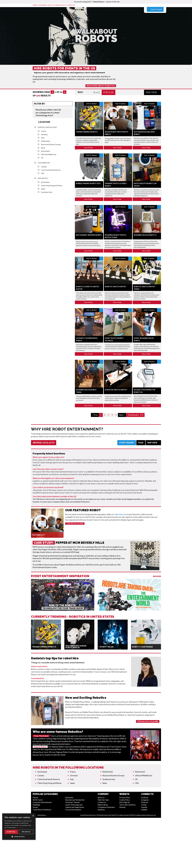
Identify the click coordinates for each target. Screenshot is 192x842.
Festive (35, 798)
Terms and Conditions (127, 805)
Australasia (45, 182)
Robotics (71, 5)
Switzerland (45, 151)
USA (42, 173)
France (43, 131)
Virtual (35, 807)
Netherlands (45, 141)
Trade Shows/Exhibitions (42, 810)
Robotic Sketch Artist (115, 287)
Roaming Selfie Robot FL (145, 235)
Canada (44, 167)
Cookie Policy (124, 800)
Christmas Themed (72, 802)
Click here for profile (74, 523)
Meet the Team (103, 800)
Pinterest (144, 802)
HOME (35, 5)
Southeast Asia (46, 192)
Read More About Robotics (101, 86)
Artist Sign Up (124, 802)
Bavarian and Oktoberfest (75, 800)
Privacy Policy (124, 798)
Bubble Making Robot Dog (88, 183)
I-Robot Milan (106, 647)
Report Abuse (103, 805)
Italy (42, 138)
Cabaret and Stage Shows (74, 807)
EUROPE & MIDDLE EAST (47, 127)
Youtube (144, 807)
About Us (101, 798)
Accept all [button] (11, 832)
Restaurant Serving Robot (89, 235)
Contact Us (102, 802)
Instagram (145, 800)
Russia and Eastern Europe (51, 144)
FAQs (140, 442)
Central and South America (51, 170)
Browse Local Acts (43, 442)
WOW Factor (38, 800)
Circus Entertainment (73, 810)
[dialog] (19, 826)
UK (42, 158)
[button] (18, 836)
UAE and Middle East (48, 154)
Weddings (36, 805)
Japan (43, 189)
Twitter (144, 805)
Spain (43, 148)
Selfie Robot (119, 514)
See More (157, 576)
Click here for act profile (147, 721)
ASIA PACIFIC (43, 178)
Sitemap (122, 807)
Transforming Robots (86, 132)
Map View (151, 92)
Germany (44, 134)
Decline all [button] (26, 832)
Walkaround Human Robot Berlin (75, 646)
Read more (19, 827)
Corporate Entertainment (42, 802)
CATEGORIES (42, 5)
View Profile (88, 148)
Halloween (69, 798)
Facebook (144, 798)
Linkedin (144, 810)
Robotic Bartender (142, 647)
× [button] (33, 816)
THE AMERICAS (44, 163)
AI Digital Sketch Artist (116, 390)
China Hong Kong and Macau (51, 185)
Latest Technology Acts (57, 5)
